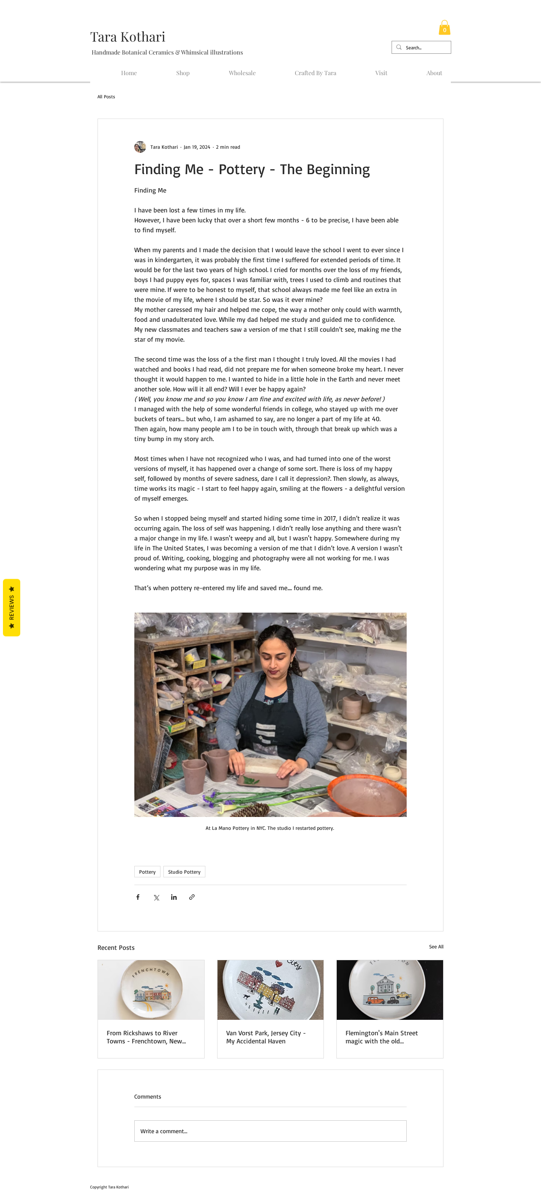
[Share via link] (191, 897)
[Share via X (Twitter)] (155, 897)
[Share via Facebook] (137, 897)
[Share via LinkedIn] (173, 897)
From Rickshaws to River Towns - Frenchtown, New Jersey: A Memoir (144, 1037)
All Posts (106, 96)
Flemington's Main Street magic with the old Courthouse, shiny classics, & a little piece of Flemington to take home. (389, 1037)
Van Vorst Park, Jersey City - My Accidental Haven (266, 1037)
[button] (444, 27)
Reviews (11, 607)
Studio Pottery (184, 871)
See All (436, 946)
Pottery (147, 871)
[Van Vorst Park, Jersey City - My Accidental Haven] (271, 990)
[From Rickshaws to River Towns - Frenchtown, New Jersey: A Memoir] (151, 990)
